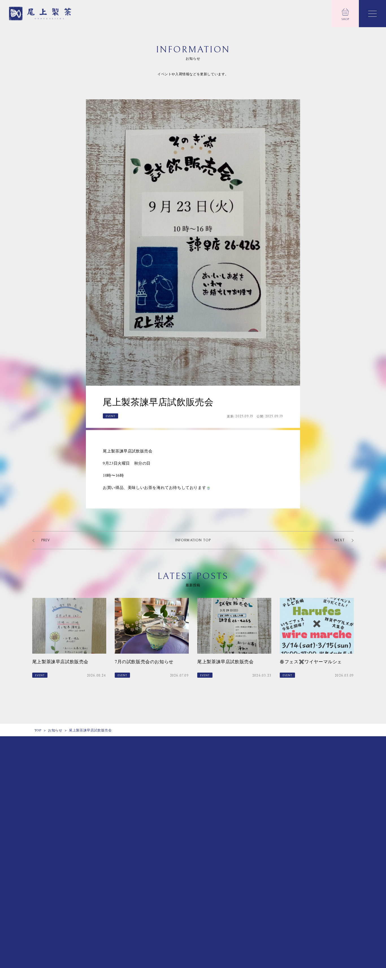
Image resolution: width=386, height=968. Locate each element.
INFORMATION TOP (193, 540)
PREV (45, 540)
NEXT (340, 540)
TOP (38, 730)
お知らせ (55, 730)
